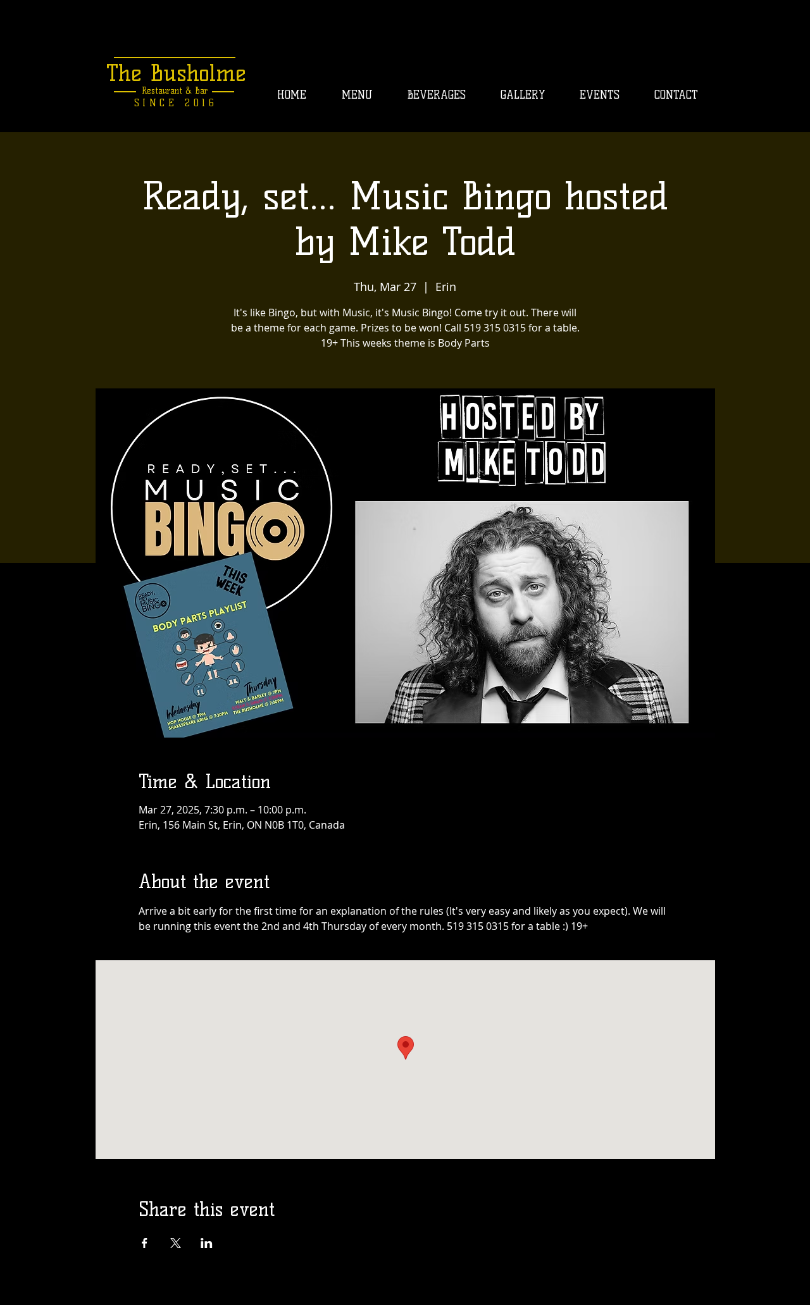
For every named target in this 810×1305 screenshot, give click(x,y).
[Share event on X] (176, 1243)
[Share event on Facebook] (145, 1243)
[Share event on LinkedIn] (207, 1243)
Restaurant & (167, 90)
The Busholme (176, 73)
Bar (200, 90)
